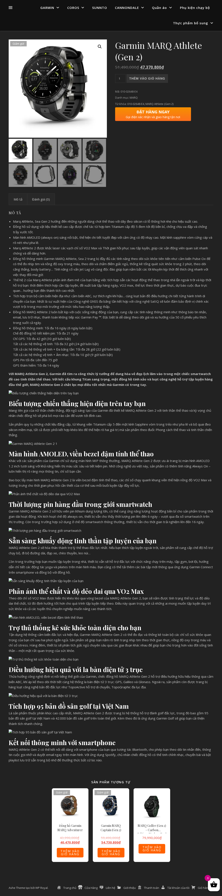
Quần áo (159, 7)
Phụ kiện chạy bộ (195, 7)
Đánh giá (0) (41, 199)
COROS (73, 7)
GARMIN (47, 7)
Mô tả (18, 199)
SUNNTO (99, 7)
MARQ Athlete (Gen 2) (159, 104)
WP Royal (41, 888)
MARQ (134, 98)
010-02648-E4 (135, 104)
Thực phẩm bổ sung (190, 23)
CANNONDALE (127, 7)
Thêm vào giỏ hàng (147, 78)
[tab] (18, 199)
